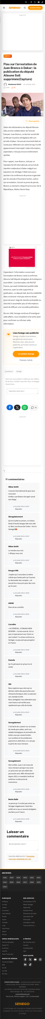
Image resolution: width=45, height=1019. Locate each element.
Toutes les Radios (7, 962)
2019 (11, 882)
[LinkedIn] (25, 965)
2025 (11, 877)
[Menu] (4, 7)
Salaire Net (26, 907)
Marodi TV (5, 945)
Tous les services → (29, 925)
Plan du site (9, 996)
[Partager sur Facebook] (9, 407)
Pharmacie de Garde (29, 913)
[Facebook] (31, 2)
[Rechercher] (24, 7)
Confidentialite (28, 948)
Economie (5, 910)
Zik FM (4, 968)
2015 (38, 882)
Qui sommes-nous (29, 942)
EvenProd (5, 948)
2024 (18, 877)
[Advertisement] (22, 32)
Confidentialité (34, 996)
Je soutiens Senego (26, 354)
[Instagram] (40, 960)
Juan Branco (9, 371)
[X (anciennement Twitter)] (35, 2)
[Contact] (26, 2)
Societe (4, 904)
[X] (30, 960)
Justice (8, 56)
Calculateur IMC (28, 916)
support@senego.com (23, 994)
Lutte (3, 925)
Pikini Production (7, 954)
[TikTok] (42, 2)
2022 (32, 877)
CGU (24, 951)
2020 (5, 882)
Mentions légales (19, 996)
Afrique (4, 934)
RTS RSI (4, 974)
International (6, 913)
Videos (4, 931)
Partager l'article (26, 360)
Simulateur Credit (29, 922)
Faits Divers (5, 928)
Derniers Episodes (8, 942)
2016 (32, 882)
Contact (25, 945)
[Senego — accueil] (14, 8)
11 (14, 87)
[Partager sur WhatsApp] (25, 407)
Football (4, 922)
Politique (5, 901)
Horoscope (26, 919)
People (4, 916)
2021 (38, 877)
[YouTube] (38, 2)
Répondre (18, 509)
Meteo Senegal (28, 904)
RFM (3, 965)
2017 (25, 882)
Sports (4, 919)
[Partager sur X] (17, 407)
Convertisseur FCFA (29, 901)
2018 (18, 882)
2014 (5, 887)
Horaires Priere (28, 910)
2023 (25, 877)
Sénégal (18, 371)
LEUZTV (4, 951)
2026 (5, 877)
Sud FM (4, 971)
